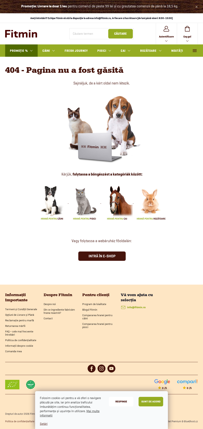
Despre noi (50, 304)
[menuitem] (21, 50)
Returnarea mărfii (15, 325)
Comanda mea (13, 351)
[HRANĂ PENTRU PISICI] (85, 202)
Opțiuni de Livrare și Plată (19, 314)
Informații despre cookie (19, 345)
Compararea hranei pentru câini (97, 317)
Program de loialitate (94, 304)
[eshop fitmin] (101, 128)
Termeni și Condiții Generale (21, 309)
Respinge (121, 401)
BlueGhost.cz (191, 421)
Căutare (120, 34)
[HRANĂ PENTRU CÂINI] (52, 202)
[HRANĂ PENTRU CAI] (117, 202)
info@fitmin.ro (136, 307)
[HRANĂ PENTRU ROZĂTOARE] (151, 202)
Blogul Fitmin (89, 309)
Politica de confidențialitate (20, 340)
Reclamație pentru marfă (19, 320)
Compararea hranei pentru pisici (97, 325)
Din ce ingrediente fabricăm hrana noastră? (59, 311)
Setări (44, 424)
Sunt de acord (151, 401)
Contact (48, 318)
